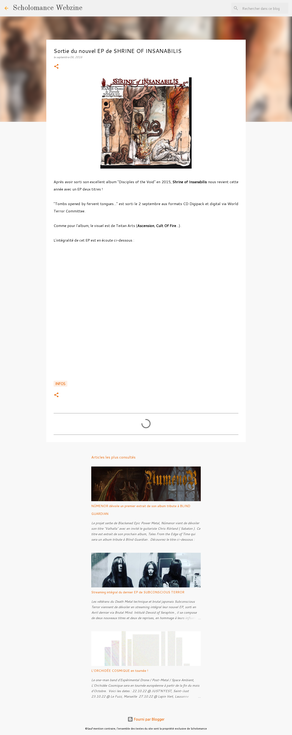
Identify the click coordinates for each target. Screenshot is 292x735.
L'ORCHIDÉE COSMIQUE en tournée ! (119, 670)
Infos (60, 384)
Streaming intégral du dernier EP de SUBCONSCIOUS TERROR (137, 592)
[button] (56, 67)
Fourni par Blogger (148, 719)
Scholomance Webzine (47, 8)
